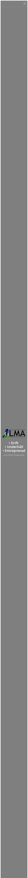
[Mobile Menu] (24, 3)
